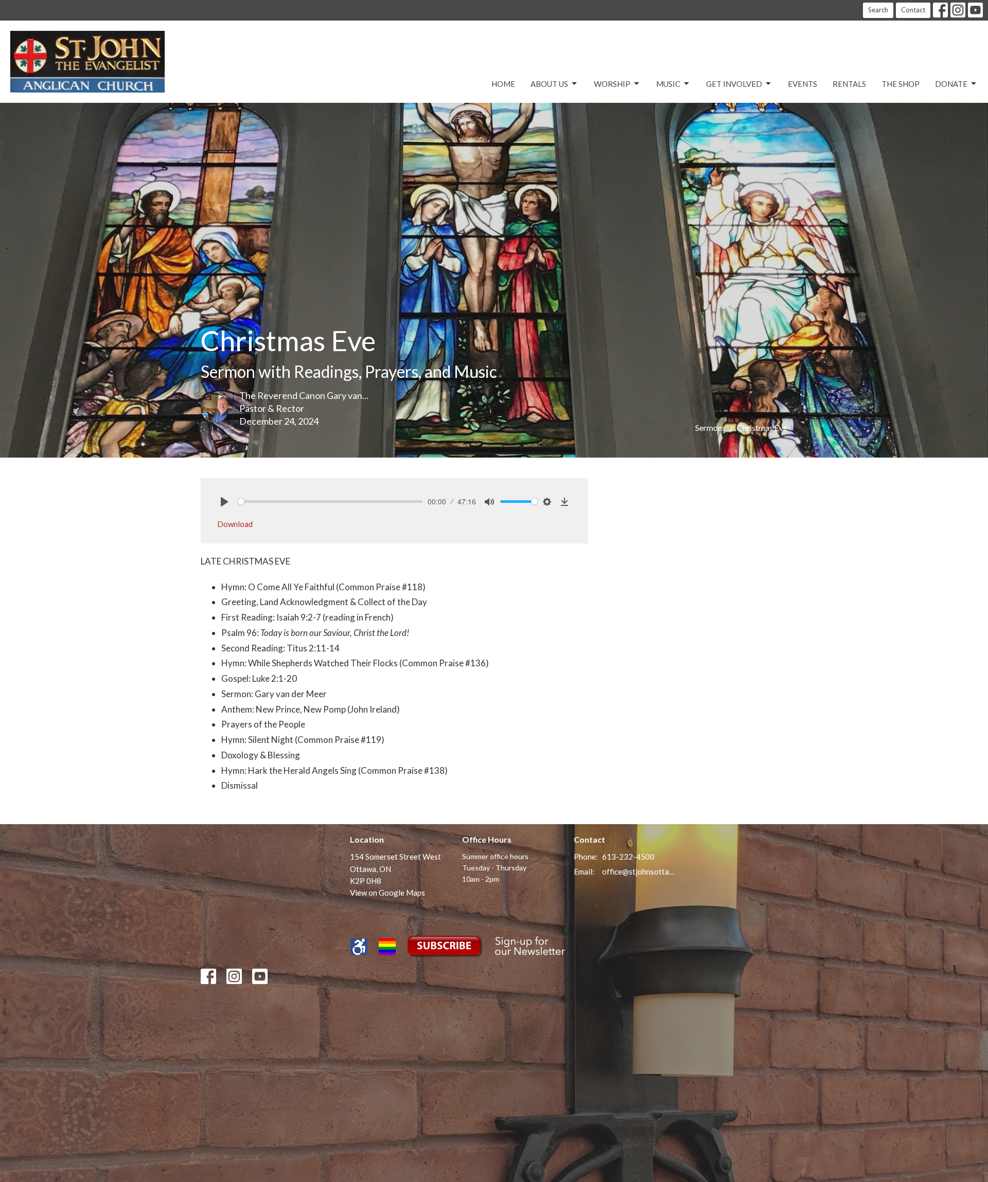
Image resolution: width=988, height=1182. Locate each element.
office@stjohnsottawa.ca (639, 871)
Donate (951, 83)
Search (878, 10)
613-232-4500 (628, 856)
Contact (913, 10)
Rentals (849, 83)
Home (503, 83)
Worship (612, 83)
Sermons (710, 427)
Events (802, 83)
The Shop (900, 83)
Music (668, 83)
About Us (549, 83)
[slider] (330, 501)
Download (235, 524)
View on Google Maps (387, 892)
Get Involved (734, 83)
